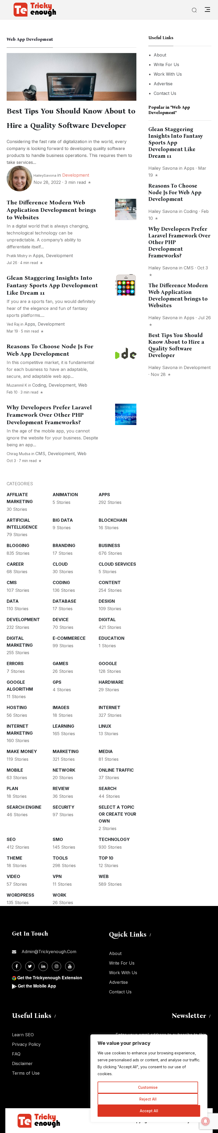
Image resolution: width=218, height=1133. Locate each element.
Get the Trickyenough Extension (49, 977)
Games (60, 663)
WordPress (20, 895)
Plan (12, 788)
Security (63, 807)
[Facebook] (16, 966)
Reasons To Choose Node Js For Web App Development (50, 350)
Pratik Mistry (17, 256)
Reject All (148, 1099)
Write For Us (166, 64)
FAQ (16, 1054)
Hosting (17, 707)
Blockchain (113, 520)
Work (59, 895)
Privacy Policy (26, 1044)
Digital (107, 619)
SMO (58, 839)
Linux (105, 726)
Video (13, 876)
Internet (109, 707)
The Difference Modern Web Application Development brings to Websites (51, 210)
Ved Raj (13, 324)
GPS (57, 682)
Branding (64, 545)
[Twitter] (30, 966)
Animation (65, 494)
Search (107, 788)
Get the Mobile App (37, 986)
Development (75, 175)
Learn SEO (23, 1034)
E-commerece (69, 638)
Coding (39, 385)
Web (82, 385)
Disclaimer (22, 1063)
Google (108, 663)
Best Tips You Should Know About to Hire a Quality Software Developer (176, 345)
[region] (148, 1078)
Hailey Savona (163, 168)
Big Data (63, 520)
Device (61, 619)
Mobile (15, 770)
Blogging (18, 545)
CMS (40, 453)
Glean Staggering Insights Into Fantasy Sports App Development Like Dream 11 (52, 285)
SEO (11, 839)
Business (109, 545)
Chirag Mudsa (18, 454)
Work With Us (168, 74)
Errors (15, 663)
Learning (63, 726)
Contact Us (165, 93)
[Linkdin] (43, 966)
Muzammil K (17, 385)
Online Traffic (116, 770)
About (160, 55)
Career (15, 564)
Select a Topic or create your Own (117, 814)
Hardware (111, 682)
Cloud (60, 564)
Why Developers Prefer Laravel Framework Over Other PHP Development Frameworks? (49, 415)
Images (61, 707)
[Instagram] (56, 966)
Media (106, 751)
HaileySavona (44, 175)
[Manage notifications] (205, 1121)
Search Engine (24, 807)
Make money (22, 751)
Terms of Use (26, 1073)
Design (107, 601)
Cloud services (117, 564)
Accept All (149, 1110)
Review (61, 788)
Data (13, 601)
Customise (148, 1087)
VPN (57, 876)
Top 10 (106, 858)
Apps (38, 255)
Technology (114, 839)
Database (64, 601)
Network (64, 770)
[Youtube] (69, 966)
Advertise (163, 83)
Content (110, 582)
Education (111, 638)
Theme (14, 858)
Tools (60, 858)
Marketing (66, 751)
